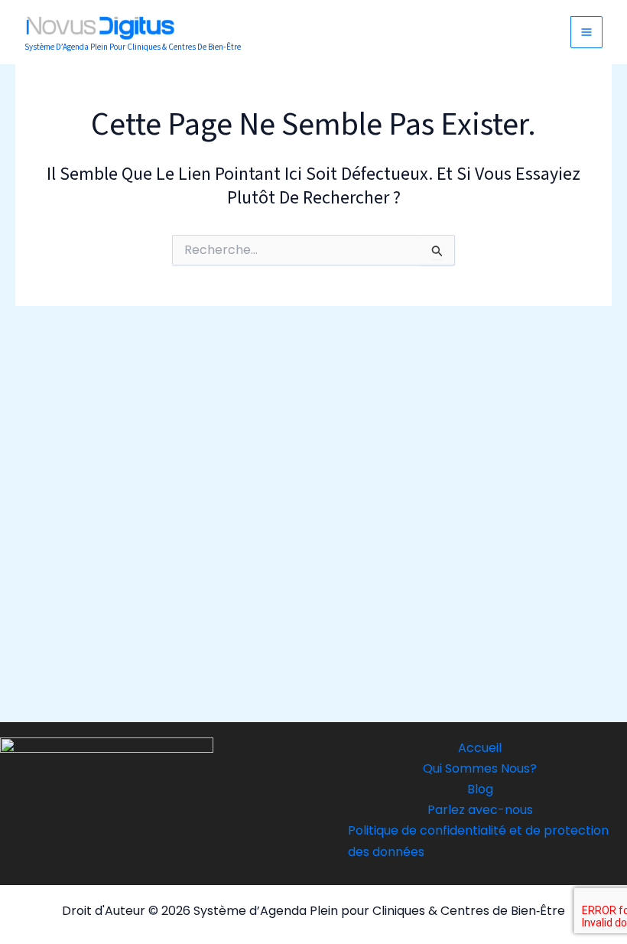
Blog (480, 789)
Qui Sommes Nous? (480, 768)
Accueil (480, 748)
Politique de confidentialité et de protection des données (478, 841)
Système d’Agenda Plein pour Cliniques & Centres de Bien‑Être (132, 47)
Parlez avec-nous (480, 810)
